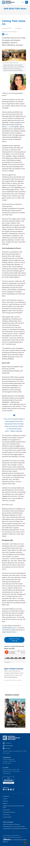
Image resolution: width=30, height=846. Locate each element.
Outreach (18, 28)
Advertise (5, 801)
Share (6, 34)
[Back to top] (25, 842)
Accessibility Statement (9, 812)
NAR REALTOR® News (15, 8)
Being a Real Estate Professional (11, 824)
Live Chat (7, 748)
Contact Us (8, 743)
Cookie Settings (7, 817)
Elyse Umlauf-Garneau (10, 31)
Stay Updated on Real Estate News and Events (15, 828)
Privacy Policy (6, 809)
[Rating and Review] (8, 783)
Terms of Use (6, 814)
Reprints (5, 803)
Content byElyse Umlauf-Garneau (13, 680)
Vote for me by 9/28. (14, 640)
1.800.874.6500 (9, 745)
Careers (5, 798)
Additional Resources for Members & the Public (13, 806)
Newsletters (6, 796)
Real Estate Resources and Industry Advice (14, 826)
